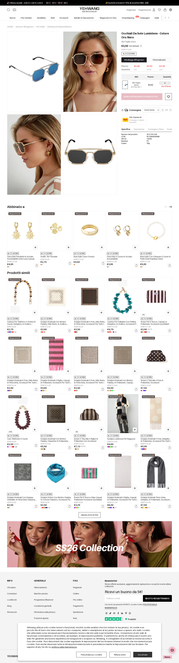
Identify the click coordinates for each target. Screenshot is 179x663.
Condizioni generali (42, 606)
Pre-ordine (77, 600)
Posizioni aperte (41, 618)
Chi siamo (11, 587)
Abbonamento (40, 587)
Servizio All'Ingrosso (25, 26)
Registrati (77, 587)
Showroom (12, 612)
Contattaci (12, 593)
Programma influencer (43, 600)
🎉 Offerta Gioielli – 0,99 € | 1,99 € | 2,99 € (25, 3)
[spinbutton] (165, 83)
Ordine (76, 593)
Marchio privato (41, 593)
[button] (160, 83)
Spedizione (78, 612)
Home (10, 26)
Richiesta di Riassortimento (59, 26)
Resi (75, 618)
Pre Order (40, 26)
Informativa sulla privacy (44, 612)
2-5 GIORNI (130, 54)
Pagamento (78, 606)
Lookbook (12, 600)
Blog (9, 606)
